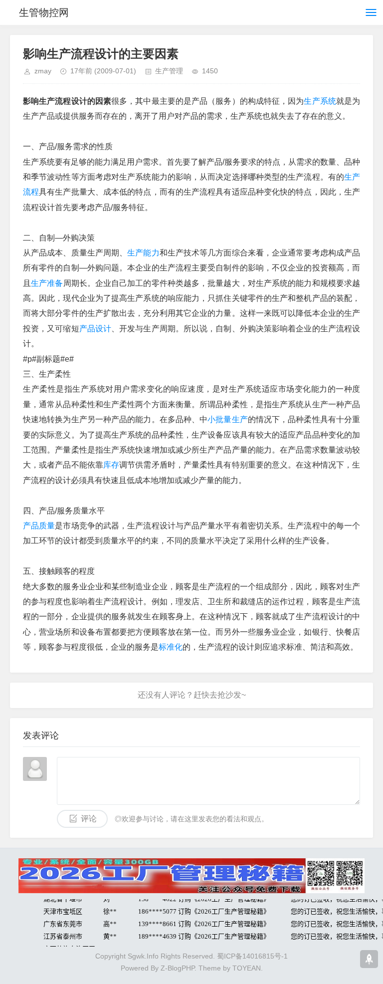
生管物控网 (44, 12)
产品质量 (39, 525)
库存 (111, 465)
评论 (89, 818)
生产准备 (47, 283)
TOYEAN (246, 968)
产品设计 (95, 328)
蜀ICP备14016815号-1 (252, 956)
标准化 (171, 647)
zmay (42, 71)
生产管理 (169, 71)
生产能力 (143, 252)
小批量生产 (227, 419)
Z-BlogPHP (177, 968)
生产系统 (320, 101)
